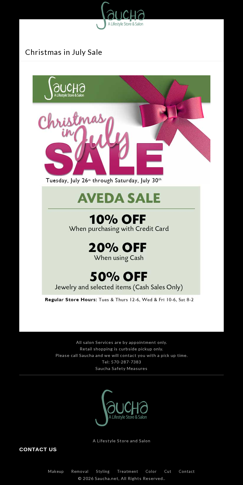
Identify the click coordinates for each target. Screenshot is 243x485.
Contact (187, 471)
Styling (103, 471)
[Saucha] (121, 20)
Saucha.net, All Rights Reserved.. (130, 478)
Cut (167, 471)
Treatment (127, 471)
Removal (80, 471)
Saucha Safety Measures (121, 368)
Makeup (56, 471)
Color (151, 471)
